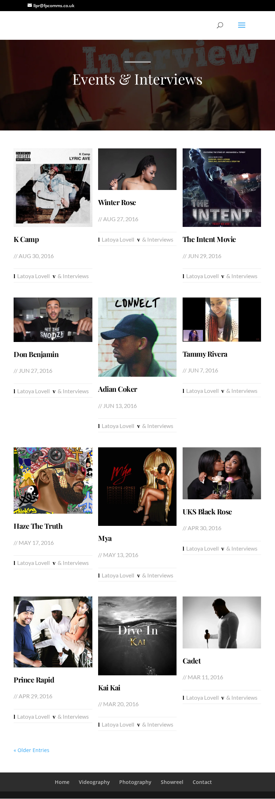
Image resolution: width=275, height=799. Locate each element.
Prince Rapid (34, 679)
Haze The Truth (38, 526)
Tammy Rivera (205, 353)
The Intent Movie (209, 239)
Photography (135, 782)
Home (62, 782)
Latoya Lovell (33, 275)
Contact (202, 782)
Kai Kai (109, 687)
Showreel (172, 782)
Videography (94, 782)
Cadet (192, 660)
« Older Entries (31, 750)
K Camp (26, 239)
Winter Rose (117, 202)
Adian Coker (117, 389)
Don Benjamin (36, 354)
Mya (105, 538)
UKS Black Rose (207, 511)
